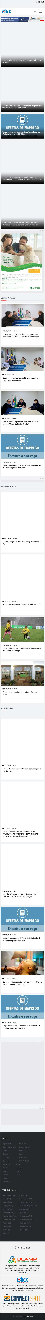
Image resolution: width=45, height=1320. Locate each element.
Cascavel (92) (7, 1226)
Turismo (18, 1175)
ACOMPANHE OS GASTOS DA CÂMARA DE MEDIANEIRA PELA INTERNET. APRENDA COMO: (21, 178)
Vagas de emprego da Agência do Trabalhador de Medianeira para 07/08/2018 (22, 939)
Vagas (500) (7, 1199)
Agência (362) (8, 1209)
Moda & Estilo (7, 1164)
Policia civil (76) (25, 1223)
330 (15, 828)
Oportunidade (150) (25, 1202)
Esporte (21, 1151)
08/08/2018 (7, 331)
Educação (22, 1144)
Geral (21, 1154)
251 (15, 765)
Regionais (6, 1182)
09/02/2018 (7, 645)
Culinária (6, 1151)
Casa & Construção (9, 1147)
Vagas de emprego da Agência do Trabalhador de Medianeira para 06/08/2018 (22, 1027)
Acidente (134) (24, 1209)
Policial (5, 1175)
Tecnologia (19, 1168)
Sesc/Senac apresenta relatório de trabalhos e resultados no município (21, 379)
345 (15, 979)
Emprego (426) (8, 1206)
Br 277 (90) (6, 1230)
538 (15, 1022)
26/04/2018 (7, 538)
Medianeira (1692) (9, 1195)
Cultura (5, 1154)
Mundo (5, 1168)
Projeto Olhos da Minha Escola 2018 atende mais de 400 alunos (21, 61)
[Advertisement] (18, 1073)
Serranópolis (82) (26, 1216)
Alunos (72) (24, 1230)
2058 (15, 538)
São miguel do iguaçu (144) (28, 1206)
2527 (15, 689)
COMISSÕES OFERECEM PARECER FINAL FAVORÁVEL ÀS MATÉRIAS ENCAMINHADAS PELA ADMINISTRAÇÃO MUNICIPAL (20, 834)
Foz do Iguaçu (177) (25, 1199)
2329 (15, 645)
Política (5, 1178)
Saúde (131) (23, 1213)
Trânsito (18, 1171)
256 (15, 418)
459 (15, 935)
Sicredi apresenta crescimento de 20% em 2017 (21, 604)
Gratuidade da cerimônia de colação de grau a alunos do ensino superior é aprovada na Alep (20, 224)
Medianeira (23, 1157)
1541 (15, 601)
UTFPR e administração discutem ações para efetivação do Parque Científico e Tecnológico (21, 335)
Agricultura (7, 1144)
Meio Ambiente (24, 1161)
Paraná (5, 1171)
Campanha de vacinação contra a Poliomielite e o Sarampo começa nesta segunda (22, 983)
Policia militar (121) (10, 1216)
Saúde (18, 1164)
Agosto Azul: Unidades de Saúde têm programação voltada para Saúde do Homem (22, 107)
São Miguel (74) (25, 1226)
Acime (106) (7, 1223)
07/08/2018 (7, 765)
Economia (6, 1161)
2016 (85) (6, 1233)
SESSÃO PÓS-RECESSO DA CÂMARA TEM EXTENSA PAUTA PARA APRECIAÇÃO (19, 895)
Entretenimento (24, 1147)
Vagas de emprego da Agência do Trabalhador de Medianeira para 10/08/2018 (21, 133)
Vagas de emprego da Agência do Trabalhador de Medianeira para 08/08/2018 (22, 466)
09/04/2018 (7, 601)
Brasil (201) (23, 1195)
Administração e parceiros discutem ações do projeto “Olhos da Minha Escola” (21, 423)
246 (15, 331)
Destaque (6, 1157)
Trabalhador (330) (9, 1213)
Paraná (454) (7, 1202)
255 (15, 375)
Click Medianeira (17, 1316)
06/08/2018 (7, 979)
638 (15, 462)
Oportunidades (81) (26, 1220)
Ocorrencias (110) (9, 1220)
